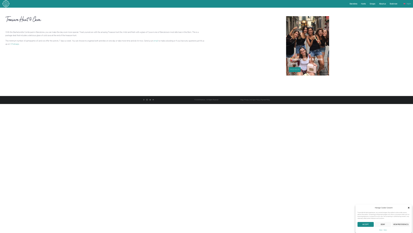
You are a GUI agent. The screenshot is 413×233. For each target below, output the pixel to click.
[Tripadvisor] (153, 100)
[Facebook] (143, 100)
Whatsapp (14, 44)
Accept (365, 224)
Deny (383, 224)
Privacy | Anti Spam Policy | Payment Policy (257, 100)
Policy (381, 230)
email (155, 40)
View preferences (401, 224)
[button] (409, 208)
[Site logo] (6, 4)
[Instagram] (147, 100)
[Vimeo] (150, 100)
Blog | (242, 100)
